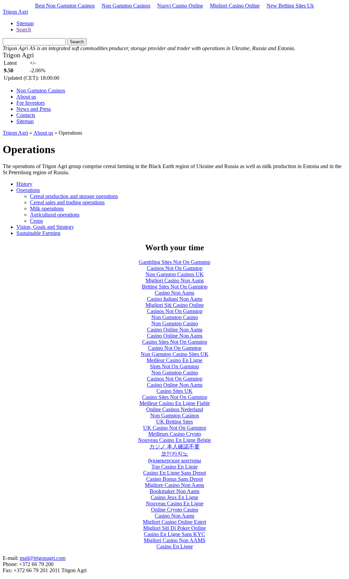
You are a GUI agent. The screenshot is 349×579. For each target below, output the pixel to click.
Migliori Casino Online (235, 6)
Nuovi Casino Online (180, 6)
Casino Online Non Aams (174, 329)
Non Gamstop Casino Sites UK (175, 354)
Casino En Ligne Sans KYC (174, 534)
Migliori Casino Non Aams (175, 280)
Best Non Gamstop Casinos (65, 6)
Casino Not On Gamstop (174, 348)
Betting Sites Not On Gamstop (175, 287)
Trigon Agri (15, 12)
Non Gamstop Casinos (126, 6)
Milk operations (47, 208)
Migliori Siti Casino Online (175, 305)
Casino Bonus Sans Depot (174, 479)
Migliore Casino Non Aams (174, 485)
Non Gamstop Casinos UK (175, 274)
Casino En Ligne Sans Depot (174, 473)
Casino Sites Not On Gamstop (174, 342)
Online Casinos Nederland (174, 409)
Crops (36, 221)
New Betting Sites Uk (290, 6)
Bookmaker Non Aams (174, 491)
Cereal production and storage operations (74, 196)
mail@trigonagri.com (42, 558)
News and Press (33, 109)
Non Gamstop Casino (174, 317)
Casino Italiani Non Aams (174, 299)
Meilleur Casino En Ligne (174, 360)
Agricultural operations (54, 215)
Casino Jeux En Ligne (174, 497)
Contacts (25, 115)
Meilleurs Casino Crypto (174, 434)
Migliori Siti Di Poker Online (174, 528)
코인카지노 (174, 454)
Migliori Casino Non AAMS (175, 540)
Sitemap (25, 23)
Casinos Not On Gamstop (174, 268)
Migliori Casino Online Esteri (174, 522)
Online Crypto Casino (174, 510)
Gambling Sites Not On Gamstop (174, 262)
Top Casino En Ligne (174, 467)
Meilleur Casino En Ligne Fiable (174, 403)
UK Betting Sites (174, 422)
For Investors (30, 103)
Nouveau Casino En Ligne (174, 503)
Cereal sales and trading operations (67, 202)
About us (26, 97)
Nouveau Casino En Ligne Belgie (174, 440)
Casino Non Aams (174, 293)
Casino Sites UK (174, 391)
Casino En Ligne (174, 546)
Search (23, 29)
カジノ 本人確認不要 (174, 446)
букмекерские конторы (174, 460)
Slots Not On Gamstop (174, 366)
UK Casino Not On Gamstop (174, 428)
